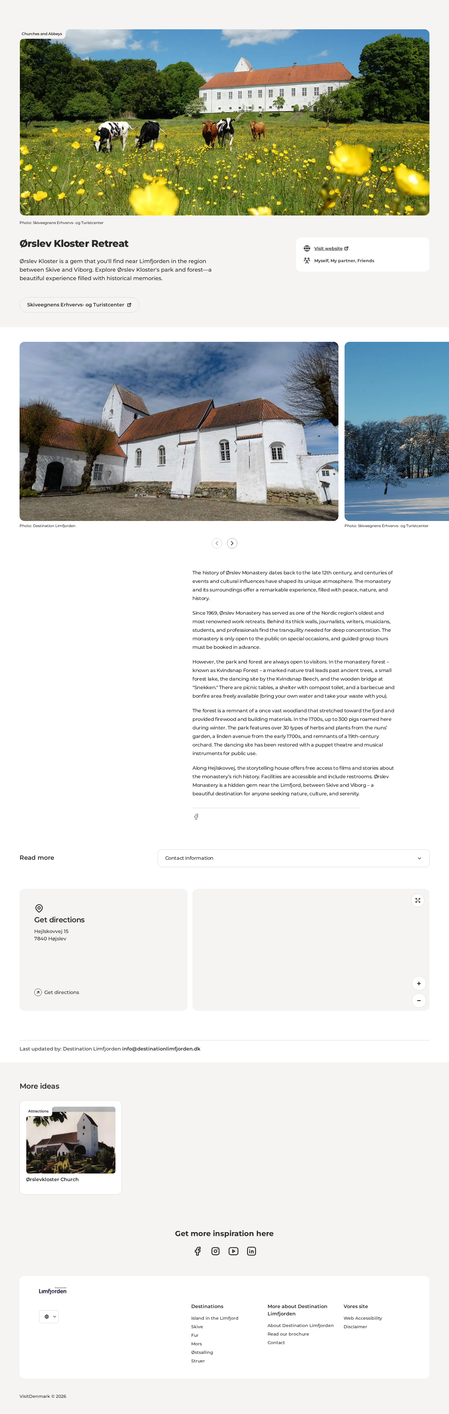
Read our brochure (288, 1334)
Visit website (328, 248)
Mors (196, 1344)
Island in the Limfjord (215, 1318)
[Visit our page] (197, 1251)
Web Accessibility (363, 1318)
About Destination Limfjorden (301, 1325)
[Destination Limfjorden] (52, 1290)
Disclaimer (355, 1326)
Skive (197, 1326)
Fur (195, 1335)
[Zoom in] (419, 983)
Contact (276, 1342)
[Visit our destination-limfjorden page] (251, 1251)
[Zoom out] (419, 1000)
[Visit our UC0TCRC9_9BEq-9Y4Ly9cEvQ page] (233, 1251)
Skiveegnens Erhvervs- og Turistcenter (75, 305)
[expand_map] (418, 900)
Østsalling (202, 1352)
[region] (310, 950)
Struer (198, 1361)
